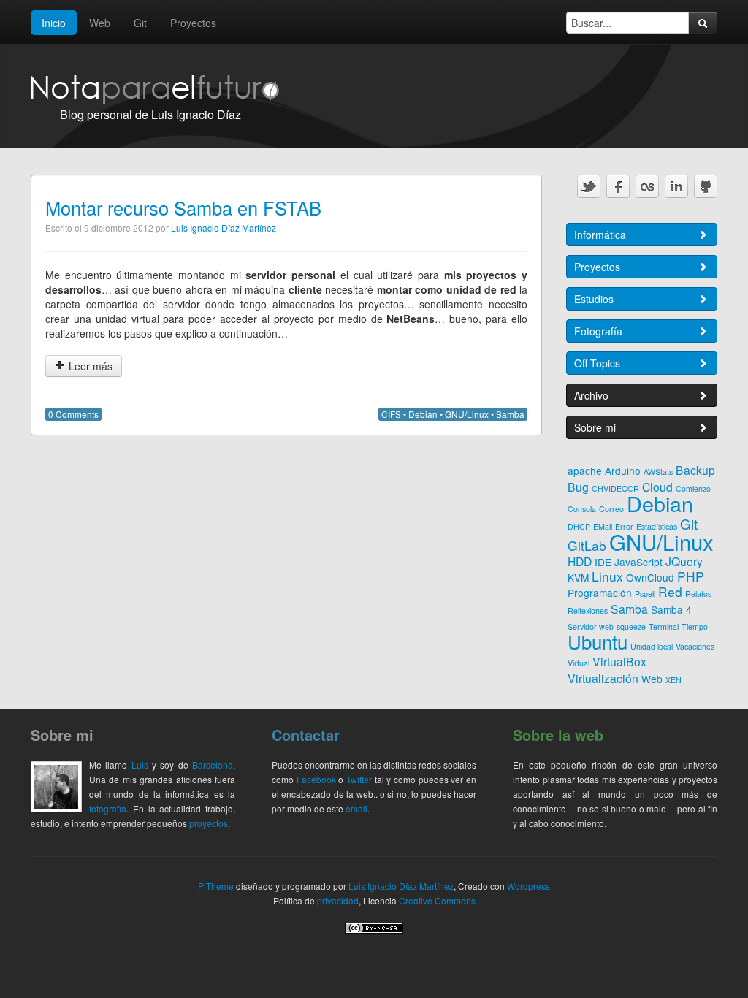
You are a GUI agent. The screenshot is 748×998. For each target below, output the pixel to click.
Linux (607, 576)
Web (99, 22)
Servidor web (591, 626)
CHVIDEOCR (615, 488)
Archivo (591, 395)
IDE (603, 562)
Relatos (698, 593)
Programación (600, 592)
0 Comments (73, 414)
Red (670, 591)
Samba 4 (671, 609)
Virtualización (603, 678)
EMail (602, 526)
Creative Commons (437, 900)
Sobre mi (595, 427)
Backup (695, 470)
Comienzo (693, 488)
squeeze (631, 626)
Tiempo (695, 626)
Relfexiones (588, 610)
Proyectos (193, 22)
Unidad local (651, 646)
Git (140, 22)
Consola (582, 508)
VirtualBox (619, 661)
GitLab (587, 545)
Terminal (664, 626)
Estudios (594, 299)
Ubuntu (597, 641)
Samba (510, 414)
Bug (578, 487)
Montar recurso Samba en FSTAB (183, 207)
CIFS (391, 414)
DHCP (579, 526)
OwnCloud (650, 577)
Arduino (623, 470)
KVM (578, 577)
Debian (423, 414)
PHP (690, 576)
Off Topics (597, 363)
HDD (580, 561)
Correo (611, 508)
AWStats (658, 471)
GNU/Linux (467, 414)
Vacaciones (695, 646)
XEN (673, 679)
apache (585, 470)
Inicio (54, 22)
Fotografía (598, 331)
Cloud (657, 487)
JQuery (684, 561)
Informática (600, 234)
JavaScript (638, 562)
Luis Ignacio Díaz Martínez (223, 227)
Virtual (578, 663)
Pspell (645, 593)
